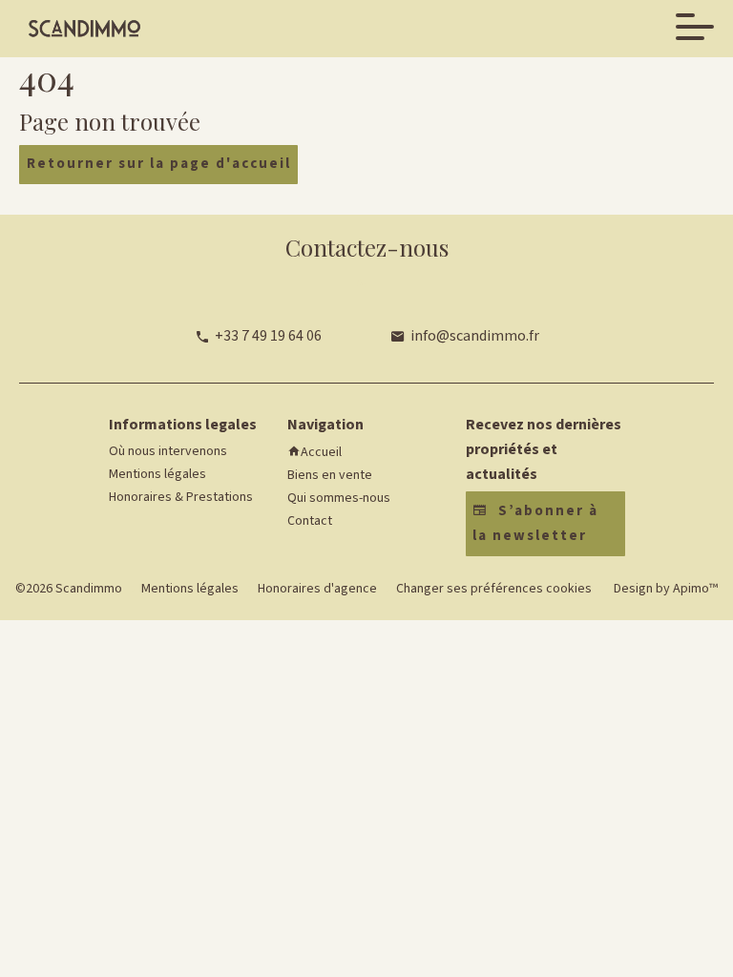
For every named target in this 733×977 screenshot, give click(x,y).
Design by (664, 588)
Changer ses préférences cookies (494, 588)
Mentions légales (190, 588)
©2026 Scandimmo (68, 588)
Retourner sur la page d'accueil (159, 164)
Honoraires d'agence (317, 588)
